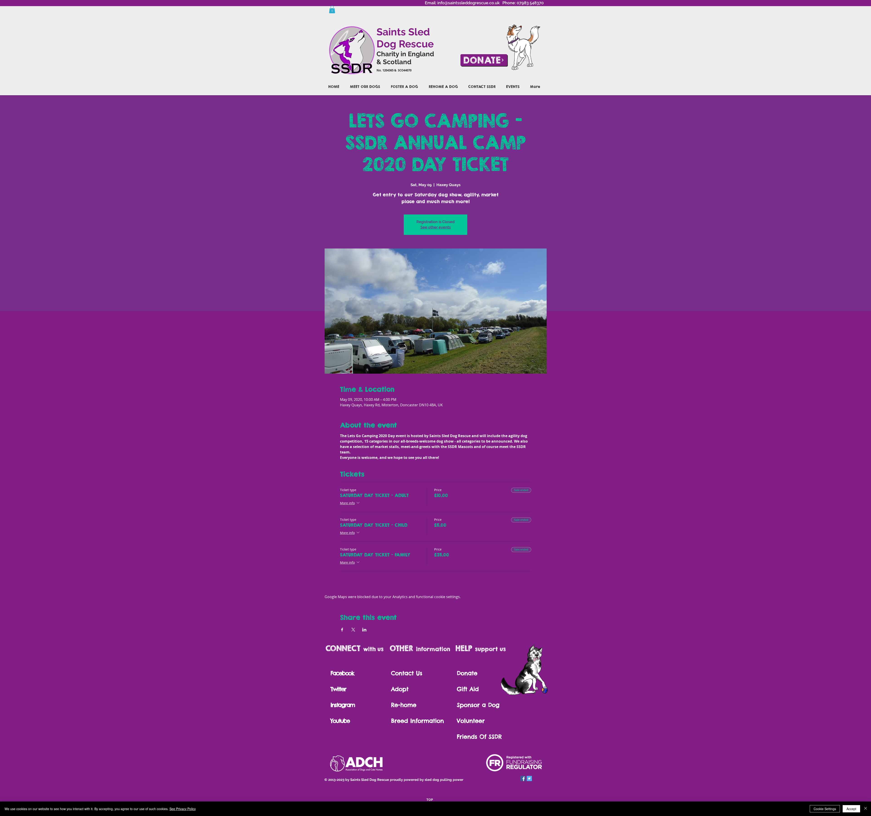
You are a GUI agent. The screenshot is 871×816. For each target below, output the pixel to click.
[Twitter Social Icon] (529, 778)
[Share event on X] (353, 629)
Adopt (401, 689)
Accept (851, 808)
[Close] (865, 808)
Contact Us (406, 673)
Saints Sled (403, 32)
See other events (436, 227)
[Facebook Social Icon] (523, 778)
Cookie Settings (825, 808)
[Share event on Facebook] (342, 629)
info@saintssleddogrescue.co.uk (468, 2)
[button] (332, 9)
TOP (429, 799)
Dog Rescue (405, 44)
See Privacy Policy (182, 808)
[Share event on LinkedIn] (364, 629)
